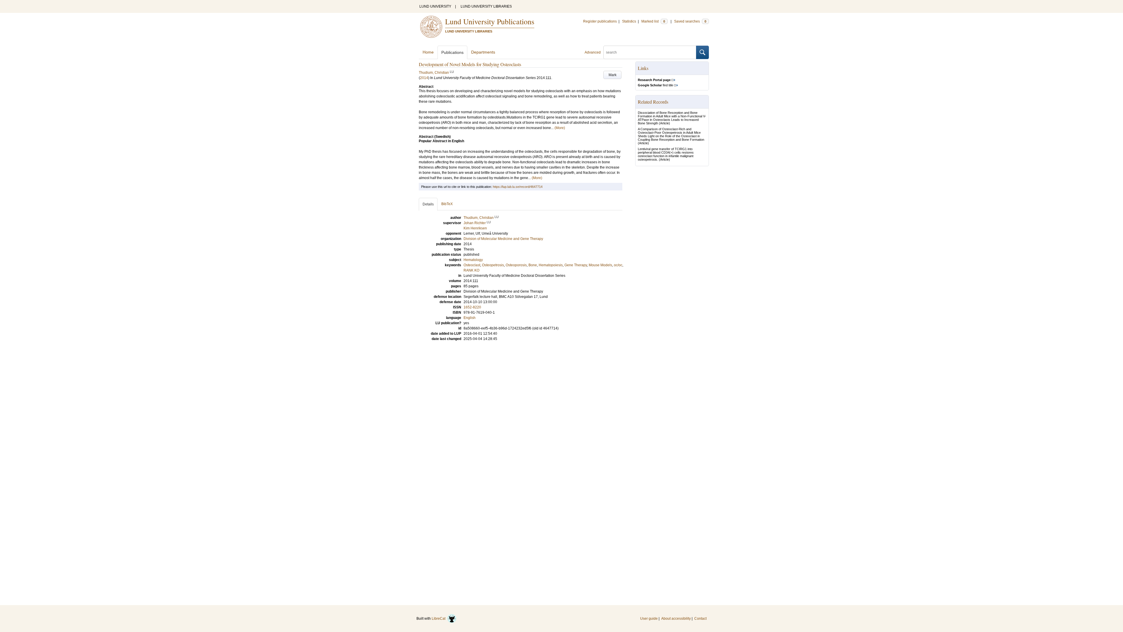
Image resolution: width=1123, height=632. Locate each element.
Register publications (600, 21)
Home (428, 52)
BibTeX (447, 204)
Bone (532, 265)
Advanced (593, 52)
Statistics (629, 21)
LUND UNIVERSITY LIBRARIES (486, 6)
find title (655, 85)
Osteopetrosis (493, 265)
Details (428, 204)
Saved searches (690, 21)
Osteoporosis (516, 265)
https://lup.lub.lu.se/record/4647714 (517, 186)
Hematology (473, 260)
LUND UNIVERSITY (435, 6)
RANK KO (471, 270)
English (470, 318)
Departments (483, 52)
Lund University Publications (489, 21)
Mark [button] (612, 75)
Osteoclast (472, 265)
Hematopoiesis (551, 265)
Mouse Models (600, 265)
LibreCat (439, 618)
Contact (700, 618)
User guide (649, 618)
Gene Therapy (575, 265)
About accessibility (676, 618)
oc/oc (618, 265)
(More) (559, 128)
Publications (452, 52)
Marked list (653, 21)
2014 (424, 78)
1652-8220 (472, 307)
